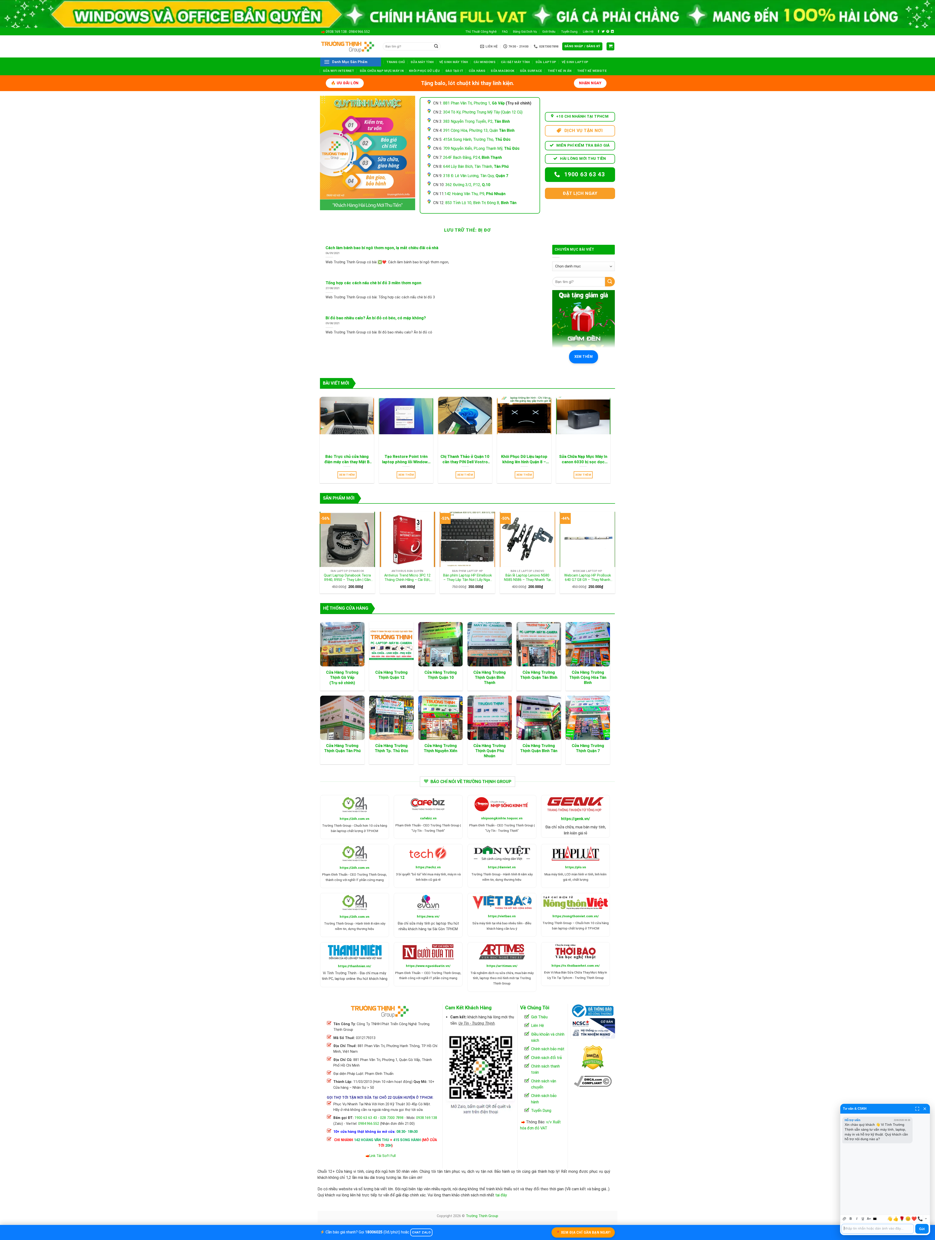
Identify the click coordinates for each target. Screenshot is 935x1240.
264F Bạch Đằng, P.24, (472, 157)
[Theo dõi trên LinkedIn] (612, 31)
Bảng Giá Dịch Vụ (525, 31)
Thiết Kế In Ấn (560, 71)
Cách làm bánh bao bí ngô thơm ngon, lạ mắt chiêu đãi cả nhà (382, 248)
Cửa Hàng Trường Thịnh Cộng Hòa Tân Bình (587, 677)
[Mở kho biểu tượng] (926, 1218)
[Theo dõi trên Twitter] (603, 31)
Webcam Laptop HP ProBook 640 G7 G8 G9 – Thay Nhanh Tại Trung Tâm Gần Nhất (587, 577)
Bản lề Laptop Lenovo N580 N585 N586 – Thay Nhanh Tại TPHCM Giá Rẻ (527, 577)
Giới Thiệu (539, 1017)
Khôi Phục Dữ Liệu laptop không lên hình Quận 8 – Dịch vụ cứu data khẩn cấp (524, 459)
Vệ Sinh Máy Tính (453, 62)
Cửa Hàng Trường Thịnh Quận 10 (440, 675)
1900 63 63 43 (366, 1118)
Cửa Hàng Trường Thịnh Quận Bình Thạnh (489, 677)
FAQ (505, 31)
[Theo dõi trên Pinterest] (607, 31)
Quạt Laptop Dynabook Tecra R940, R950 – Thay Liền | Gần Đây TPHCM (347, 577)
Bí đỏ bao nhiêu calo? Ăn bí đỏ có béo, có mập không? (376, 318)
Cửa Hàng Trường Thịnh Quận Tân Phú (342, 748)
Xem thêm (583, 357)
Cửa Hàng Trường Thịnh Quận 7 (588, 748)
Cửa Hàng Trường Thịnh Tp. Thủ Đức (391, 748)
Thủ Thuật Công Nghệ (480, 31)
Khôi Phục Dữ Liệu (424, 71)
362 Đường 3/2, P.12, (467, 184)
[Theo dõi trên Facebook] (598, 31)
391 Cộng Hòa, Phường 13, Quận (478, 130)
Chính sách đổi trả (546, 1057)
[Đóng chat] (924, 1108)
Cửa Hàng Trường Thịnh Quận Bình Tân (538, 748)
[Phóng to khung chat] (917, 1108)
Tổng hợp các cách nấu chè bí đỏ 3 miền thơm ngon (373, 283)
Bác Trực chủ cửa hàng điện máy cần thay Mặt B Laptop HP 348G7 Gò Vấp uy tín (347, 459)
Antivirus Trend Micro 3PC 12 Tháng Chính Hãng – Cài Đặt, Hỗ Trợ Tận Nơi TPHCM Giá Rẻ (407, 577)
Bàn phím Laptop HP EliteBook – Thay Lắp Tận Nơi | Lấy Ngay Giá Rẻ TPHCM (467, 577)
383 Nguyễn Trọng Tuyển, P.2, (476, 121)
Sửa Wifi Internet (338, 71)
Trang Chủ (395, 62)
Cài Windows (485, 62)
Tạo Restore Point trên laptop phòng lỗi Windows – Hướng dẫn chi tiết (406, 459)
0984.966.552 (359, 32)
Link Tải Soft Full (382, 1156)
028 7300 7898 (391, 1118)
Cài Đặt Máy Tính (515, 62)
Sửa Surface (531, 71)
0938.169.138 (336, 32)
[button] (582, 46)
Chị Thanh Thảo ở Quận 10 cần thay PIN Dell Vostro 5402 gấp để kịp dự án (464, 459)
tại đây (501, 1195)
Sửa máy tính (422, 62)
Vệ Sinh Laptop (575, 62)
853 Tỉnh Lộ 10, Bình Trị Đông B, (480, 202)
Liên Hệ (588, 31)
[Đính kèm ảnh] (845, 1218)
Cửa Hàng (477, 71)
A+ (869, 1219)
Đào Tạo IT (454, 71)
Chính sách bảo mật (547, 1049)
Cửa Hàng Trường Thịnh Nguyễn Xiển (440, 748)
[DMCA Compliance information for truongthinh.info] (593, 1081)
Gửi (922, 1229)
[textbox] (878, 1229)
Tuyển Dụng (569, 31)
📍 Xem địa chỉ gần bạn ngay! (583, 1232)
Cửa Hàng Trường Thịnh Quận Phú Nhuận (489, 750)
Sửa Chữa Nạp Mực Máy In (382, 71)
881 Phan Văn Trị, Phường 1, (474, 103)
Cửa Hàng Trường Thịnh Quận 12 (391, 675)
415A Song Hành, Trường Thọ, (477, 139)
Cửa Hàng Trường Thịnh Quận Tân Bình (538, 675)
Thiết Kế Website (592, 71)
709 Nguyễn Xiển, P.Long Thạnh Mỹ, (481, 148)
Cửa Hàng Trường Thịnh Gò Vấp (342, 675)
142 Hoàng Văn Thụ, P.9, (474, 193)
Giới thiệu (548, 31)
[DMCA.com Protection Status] (592, 1057)
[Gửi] (436, 46)
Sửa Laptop (545, 62)
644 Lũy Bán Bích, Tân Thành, (476, 166)
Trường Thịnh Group (482, 1216)
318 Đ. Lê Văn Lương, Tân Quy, (475, 175)
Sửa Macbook (502, 71)
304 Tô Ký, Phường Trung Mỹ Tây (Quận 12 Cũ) (483, 112)
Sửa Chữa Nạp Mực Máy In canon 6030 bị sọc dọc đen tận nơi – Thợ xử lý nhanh (583, 459)
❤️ (914, 1218)
